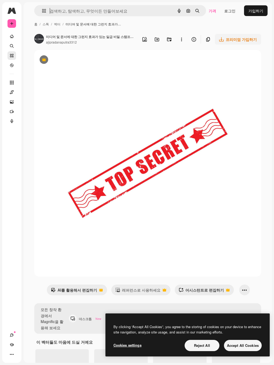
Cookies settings (127, 345)
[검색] (11, 46)
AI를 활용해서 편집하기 (74, 291)
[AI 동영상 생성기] (11, 111)
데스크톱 (90, 318)
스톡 (46, 24)
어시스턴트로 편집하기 (201, 291)
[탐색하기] (11, 65)
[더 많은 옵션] (181, 39)
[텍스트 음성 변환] (11, 121)
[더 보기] (11, 354)
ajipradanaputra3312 (61, 42)
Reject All (202, 345)
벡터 (57, 24)
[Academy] (11, 344)
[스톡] (11, 55)
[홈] (11, 36)
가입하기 (255, 10)
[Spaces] (11, 92)
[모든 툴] (11, 82)
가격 (212, 10)
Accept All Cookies (243, 345)
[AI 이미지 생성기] (11, 102)
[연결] (11, 335)
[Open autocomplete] (42, 11)
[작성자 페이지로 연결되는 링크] (39, 39)
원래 (65, 60)
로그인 (229, 10)
